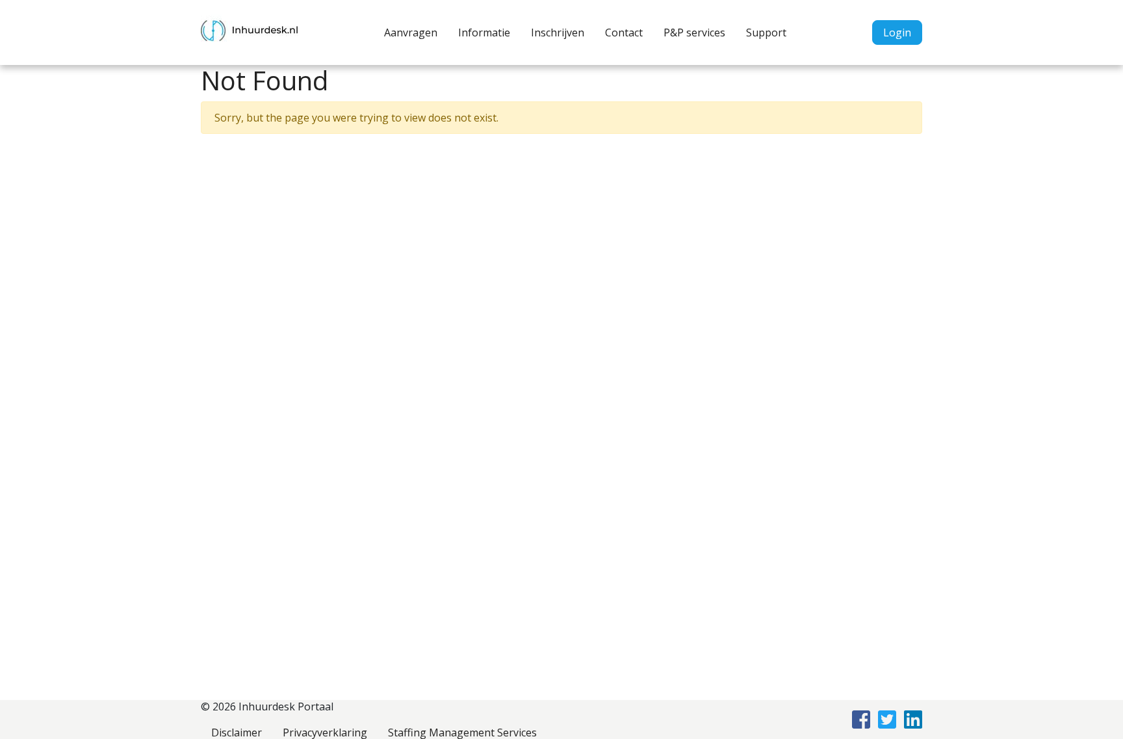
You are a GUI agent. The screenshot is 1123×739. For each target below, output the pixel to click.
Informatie (484, 32)
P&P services (694, 32)
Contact (624, 32)
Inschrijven (557, 32)
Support (766, 32)
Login (897, 32)
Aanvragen (410, 32)
